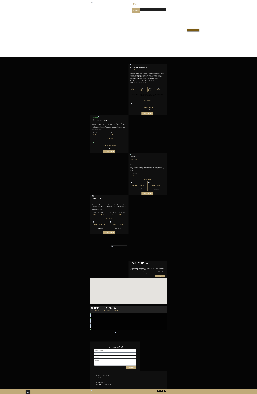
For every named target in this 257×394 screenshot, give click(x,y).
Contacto (136, 10)
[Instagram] (160, 391)
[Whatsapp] (162, 391)
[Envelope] (165, 391)
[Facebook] (158, 391)
